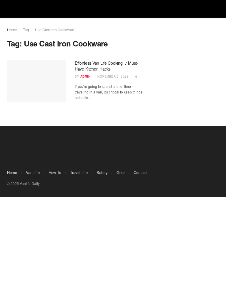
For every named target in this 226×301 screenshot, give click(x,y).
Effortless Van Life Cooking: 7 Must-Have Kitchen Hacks (106, 66)
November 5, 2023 (112, 76)
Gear (121, 172)
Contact (140, 172)
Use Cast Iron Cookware (54, 29)
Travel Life (79, 172)
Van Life (33, 172)
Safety (102, 172)
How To (55, 172)
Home (12, 29)
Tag (26, 29)
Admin (85, 76)
